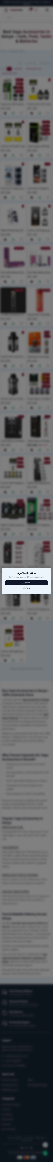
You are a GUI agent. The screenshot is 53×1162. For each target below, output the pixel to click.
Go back (26, 588)
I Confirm (26, 582)
